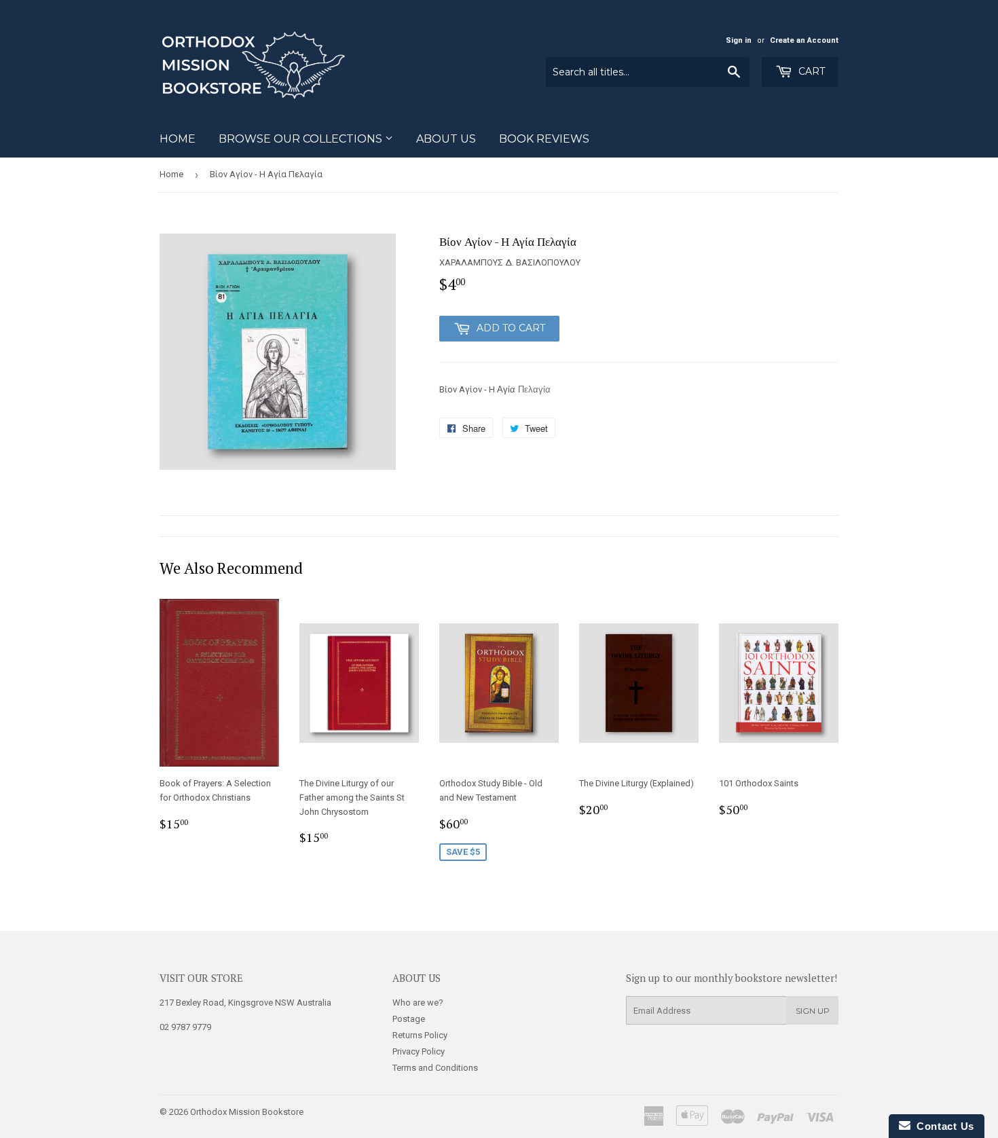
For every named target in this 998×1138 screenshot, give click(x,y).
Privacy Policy (418, 1051)
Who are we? (417, 1002)
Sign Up (813, 1011)
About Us (446, 138)
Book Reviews (544, 138)
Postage (408, 1019)
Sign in (739, 40)
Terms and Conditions (435, 1068)
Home (178, 138)
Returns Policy (419, 1035)
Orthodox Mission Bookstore (246, 1112)
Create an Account (804, 40)
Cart (810, 71)
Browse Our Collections (302, 138)
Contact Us (942, 1126)
